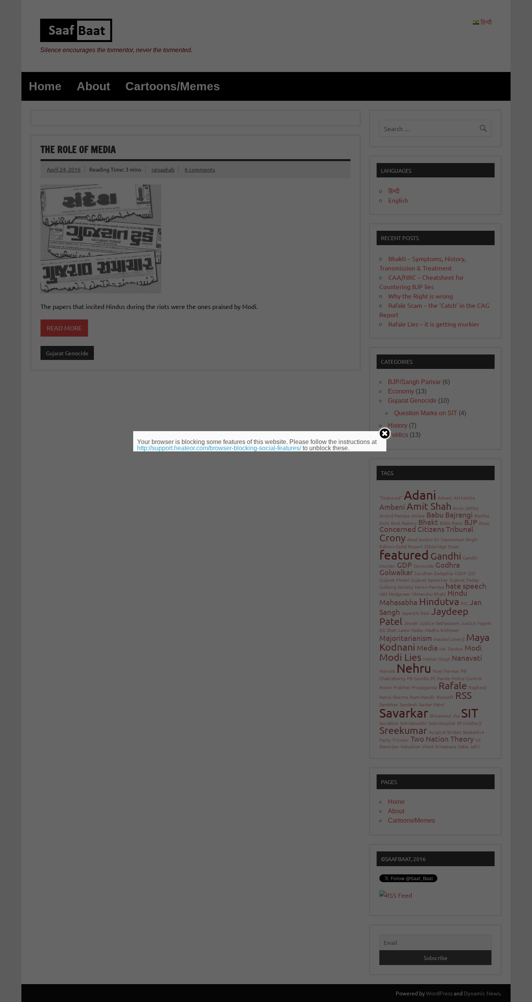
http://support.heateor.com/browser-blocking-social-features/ (219, 448)
